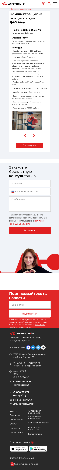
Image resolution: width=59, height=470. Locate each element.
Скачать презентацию (26, 464)
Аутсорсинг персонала (34, 411)
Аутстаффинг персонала (35, 417)
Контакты (15, 428)
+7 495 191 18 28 (22, 381)
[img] (25, 135)
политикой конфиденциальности (27, 325)
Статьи (13, 423)
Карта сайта (16, 432)
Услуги (13, 411)
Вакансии (15, 415)
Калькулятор (35, 434)
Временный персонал (34, 428)
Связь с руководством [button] (23, 404)
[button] (29, 145)
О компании (16, 419)
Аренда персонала (38, 422)
